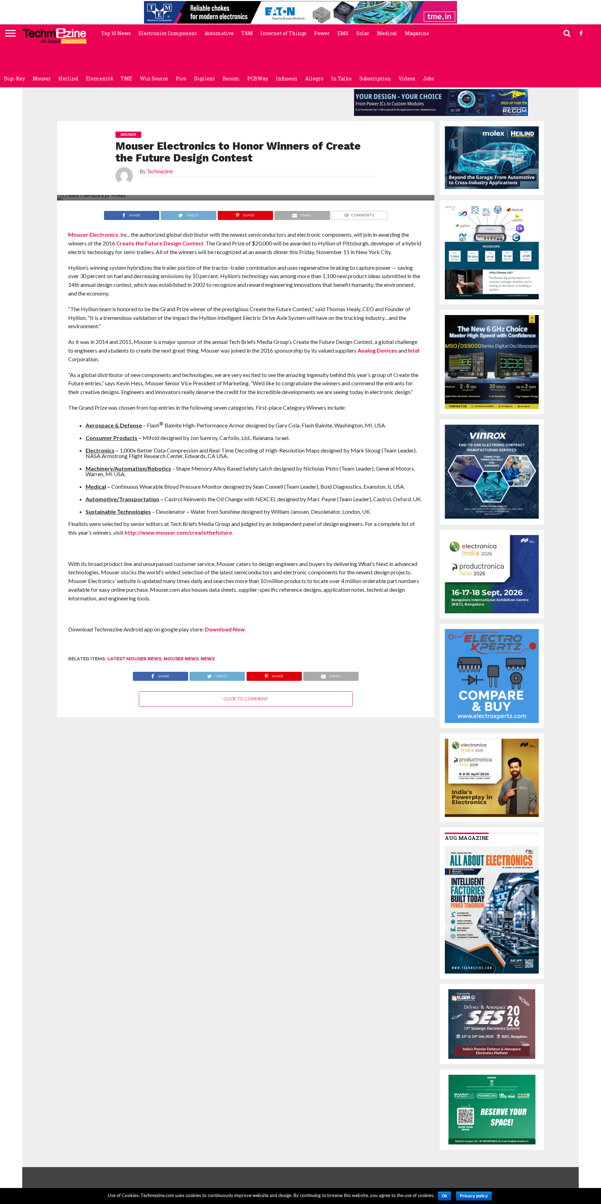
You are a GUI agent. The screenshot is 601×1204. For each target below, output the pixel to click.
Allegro (314, 78)
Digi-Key (14, 78)
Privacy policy (474, 1196)
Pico (181, 78)
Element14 (99, 78)
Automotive (219, 33)
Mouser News (181, 658)
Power (322, 33)
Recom (231, 78)
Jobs (428, 78)
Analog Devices (377, 350)
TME (126, 78)
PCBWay (257, 78)
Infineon (286, 78)
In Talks (341, 78)
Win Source (154, 78)
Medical (387, 33)
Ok (444, 1196)
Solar (362, 33)
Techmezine (159, 171)
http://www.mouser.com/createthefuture (178, 532)
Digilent (204, 78)
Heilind (68, 78)
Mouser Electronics (93, 234)
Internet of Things (283, 33)
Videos (407, 78)
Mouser (42, 78)
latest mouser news (134, 658)
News (208, 658)
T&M (247, 33)
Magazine (417, 33)
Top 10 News (116, 33)
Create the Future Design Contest (159, 243)
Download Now (225, 629)
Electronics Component (167, 33)
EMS (342, 33)
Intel (413, 350)
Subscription (375, 78)
